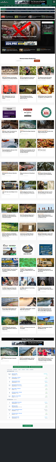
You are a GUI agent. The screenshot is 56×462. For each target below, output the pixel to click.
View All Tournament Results (36, 366)
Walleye (23, 369)
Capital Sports (22, 307)
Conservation (4, 76)
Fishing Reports (40, 232)
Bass (19, 369)
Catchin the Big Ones (23, 232)
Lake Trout (15, 369)
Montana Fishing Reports (6, 307)
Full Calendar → (52, 11)
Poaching (21, 326)
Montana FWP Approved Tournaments (21, 366)
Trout (27, 369)
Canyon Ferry (4, 326)
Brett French (40, 326)
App (38, 76)
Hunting (21, 76)
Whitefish (31, 369)
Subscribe (37, 60)
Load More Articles (27, 425)
